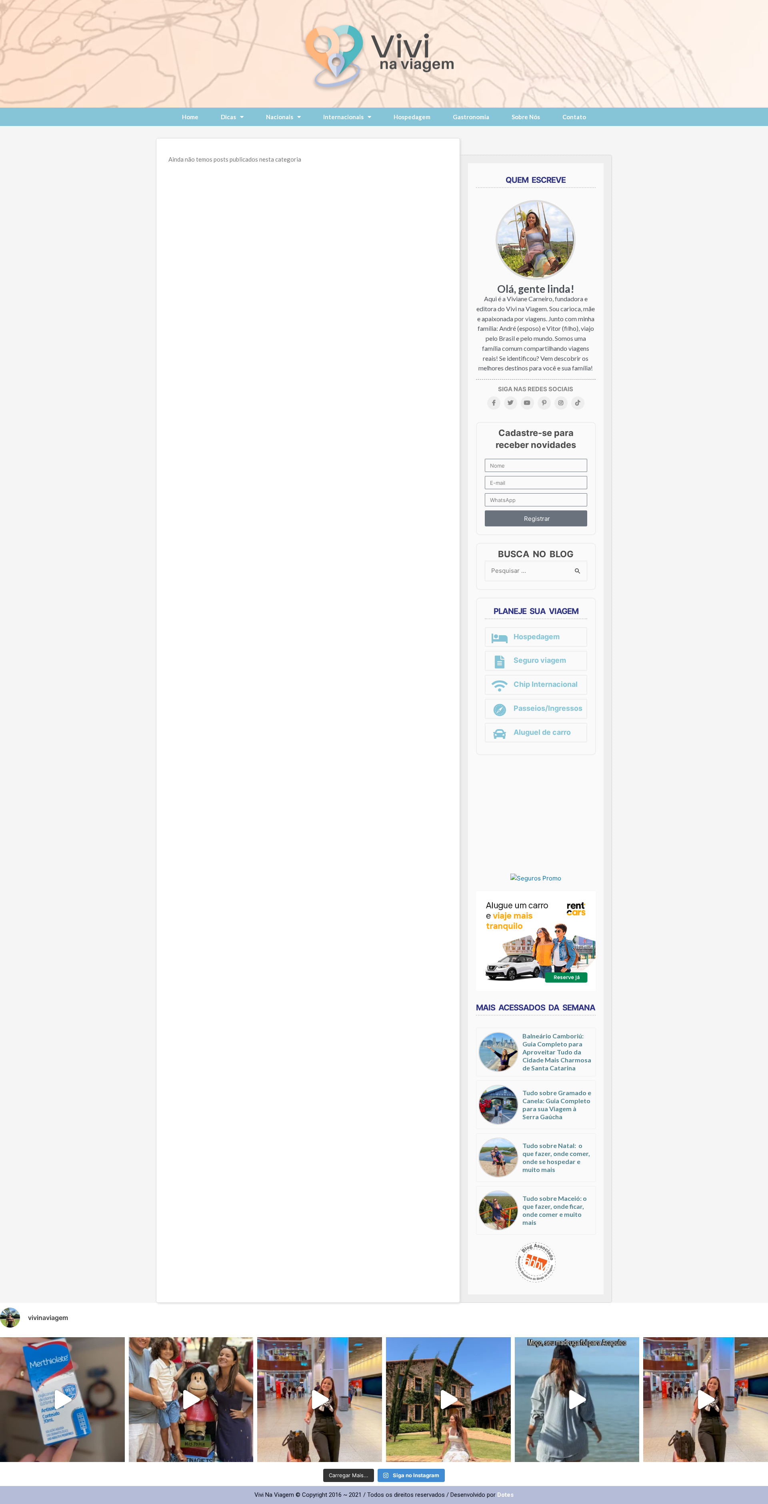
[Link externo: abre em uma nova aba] (535, 878)
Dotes (505, 1494)
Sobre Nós (526, 116)
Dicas (228, 116)
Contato (574, 116)
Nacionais (279, 116)
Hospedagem (412, 116)
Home (190, 116)
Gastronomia (471, 116)
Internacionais (343, 116)
